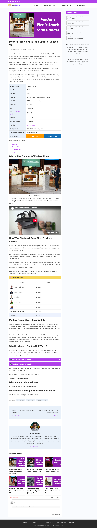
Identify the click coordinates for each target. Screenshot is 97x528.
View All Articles (34, 446)
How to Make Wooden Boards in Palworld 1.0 (76, 32)
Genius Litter (16, 147)
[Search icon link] (88, 5)
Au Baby (14, 144)
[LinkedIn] (15, 1)
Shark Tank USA (49, 5)
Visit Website (31, 125)
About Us (25, 522)
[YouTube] (19, 1)
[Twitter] (10, 1)
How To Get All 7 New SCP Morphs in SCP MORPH (77, 27)
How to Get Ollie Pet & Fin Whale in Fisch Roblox (76, 22)
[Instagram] (13, 1)
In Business (20, 400)
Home (36, 5)
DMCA (41, 522)
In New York (30, 400)
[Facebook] (8, 1)
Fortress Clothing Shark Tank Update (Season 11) (33, 491)
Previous (16, 415)
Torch (13, 152)
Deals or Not (65, 5)
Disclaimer (71, 522)
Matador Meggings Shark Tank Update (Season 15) (15, 472)
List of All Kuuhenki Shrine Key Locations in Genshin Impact (75, 37)
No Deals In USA (42, 400)
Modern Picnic (16, 149)
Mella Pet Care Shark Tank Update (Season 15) (16, 491)
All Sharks (80, 5)
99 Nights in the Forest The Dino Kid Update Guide (77, 17)
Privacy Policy (49, 522)
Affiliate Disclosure (61, 522)
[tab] (35, 359)
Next (54, 415)
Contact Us (33, 522)
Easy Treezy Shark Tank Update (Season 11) (52, 491)
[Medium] (17, 1)
